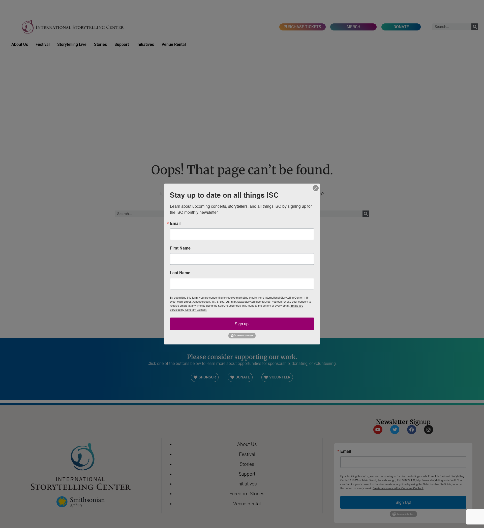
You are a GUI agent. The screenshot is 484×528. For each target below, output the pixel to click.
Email (175, 223)
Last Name (180, 273)
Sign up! (242, 324)
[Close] (316, 188)
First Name (180, 248)
